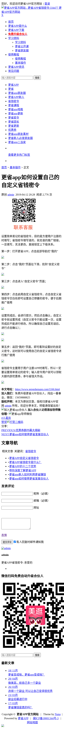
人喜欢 (6, 417)
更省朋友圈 (22, 50)
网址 (36, 507)
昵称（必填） (42, 493)
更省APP (13, 84)
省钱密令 (13, 101)
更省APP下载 (16, 30)
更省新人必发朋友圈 (20, 138)
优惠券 (12, 129)
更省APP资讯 (16, 66)
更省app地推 (15, 109)
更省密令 (13, 117)
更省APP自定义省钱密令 (24, 458)
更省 (11, 88)
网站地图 (32, 722)
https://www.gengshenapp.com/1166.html (37, 389)
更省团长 (13, 121)
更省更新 (13, 125)
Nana (58, 714)
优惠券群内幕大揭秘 (20, 430)
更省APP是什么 (17, 25)
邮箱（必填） (42, 500)
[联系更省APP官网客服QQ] (2, 726)
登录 (47, 3)
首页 (11, 21)
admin (11, 194)
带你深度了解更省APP (22, 470)
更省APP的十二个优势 (22, 466)
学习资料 (13, 38)
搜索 (37, 78)
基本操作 (20, 62)
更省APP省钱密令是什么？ (25, 462)
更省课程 (13, 105)
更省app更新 (15, 113)
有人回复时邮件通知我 (30, 541)
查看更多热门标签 (19, 154)
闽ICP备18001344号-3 (46, 718)
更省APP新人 (16, 97)
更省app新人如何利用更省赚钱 (27, 474)
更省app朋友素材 (18, 134)
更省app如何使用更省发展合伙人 (25, 434)
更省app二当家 (17, 142)
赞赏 (4, 422)
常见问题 (13, 71)
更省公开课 (22, 46)
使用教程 (13, 54)
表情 (4, 535)
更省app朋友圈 (17, 93)
